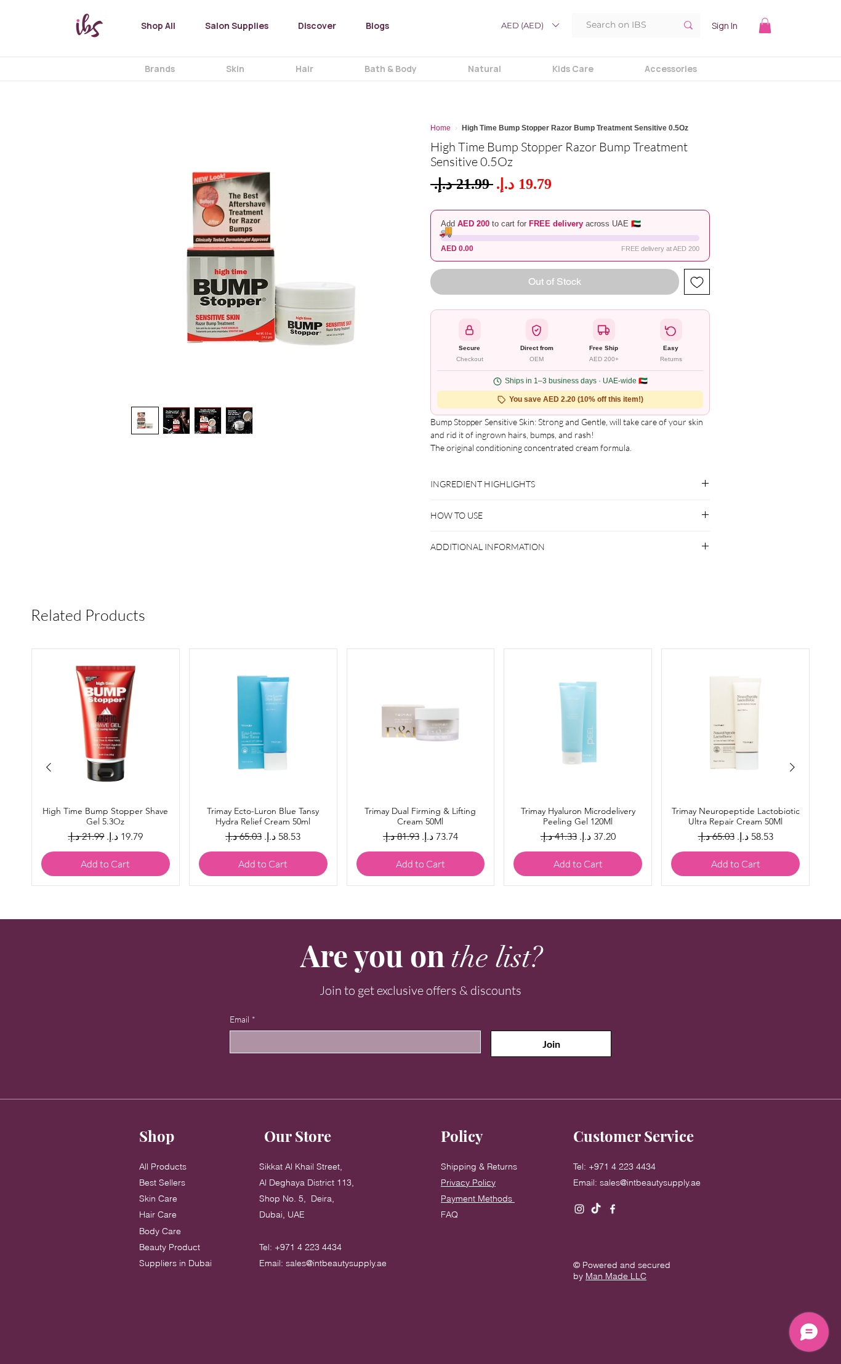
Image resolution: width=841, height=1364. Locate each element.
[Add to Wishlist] (697, 282)
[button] (529, 25)
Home (440, 128)
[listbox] (529, 25)
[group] (420, 767)
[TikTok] (596, 1209)
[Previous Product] (48, 767)
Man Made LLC (615, 1276)
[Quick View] (105, 722)
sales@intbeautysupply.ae (336, 1263)
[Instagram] (579, 1209)
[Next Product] (792, 767)
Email (243, 1019)
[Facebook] (612, 1209)
